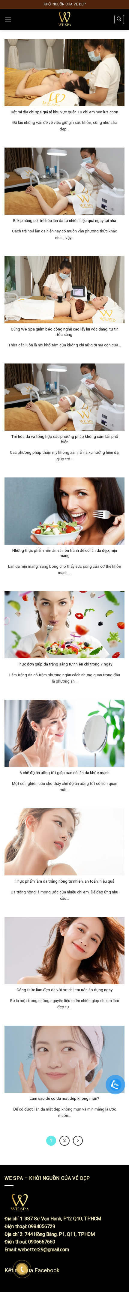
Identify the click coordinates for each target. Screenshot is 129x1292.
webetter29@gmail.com (43, 1249)
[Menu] (8, 19)
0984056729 (41, 1226)
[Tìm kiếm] (119, 19)
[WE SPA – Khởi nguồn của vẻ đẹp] (64, 19)
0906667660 (41, 1242)
